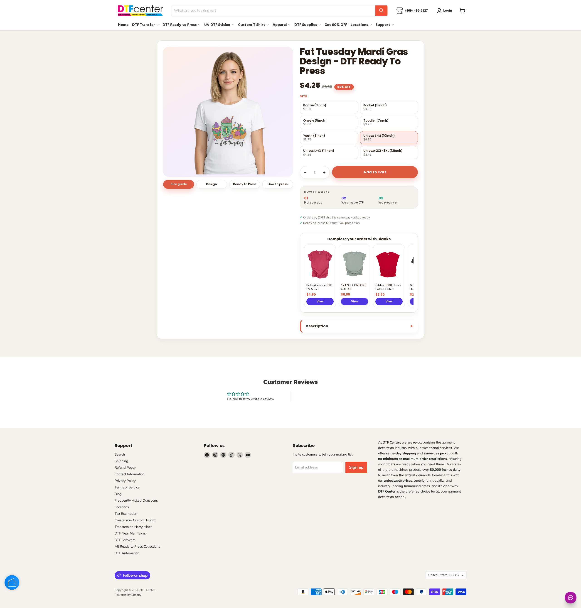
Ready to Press (244, 184)
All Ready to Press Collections (137, 546)
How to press (278, 184)
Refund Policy (125, 467)
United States (444, 575)
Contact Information (130, 474)
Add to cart (375, 172)
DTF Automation (127, 553)
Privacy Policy (125, 480)
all (438, 491)
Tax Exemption (126, 513)
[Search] (381, 10)
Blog (118, 494)
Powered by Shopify (128, 595)
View (320, 301)
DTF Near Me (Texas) (131, 533)
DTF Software (125, 540)
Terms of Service (127, 487)
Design (211, 184)
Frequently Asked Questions (136, 500)
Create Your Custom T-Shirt (135, 520)
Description (317, 326)
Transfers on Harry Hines (133, 527)
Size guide (178, 184)
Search (120, 454)
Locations (122, 507)
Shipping (121, 461)
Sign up (356, 467)
